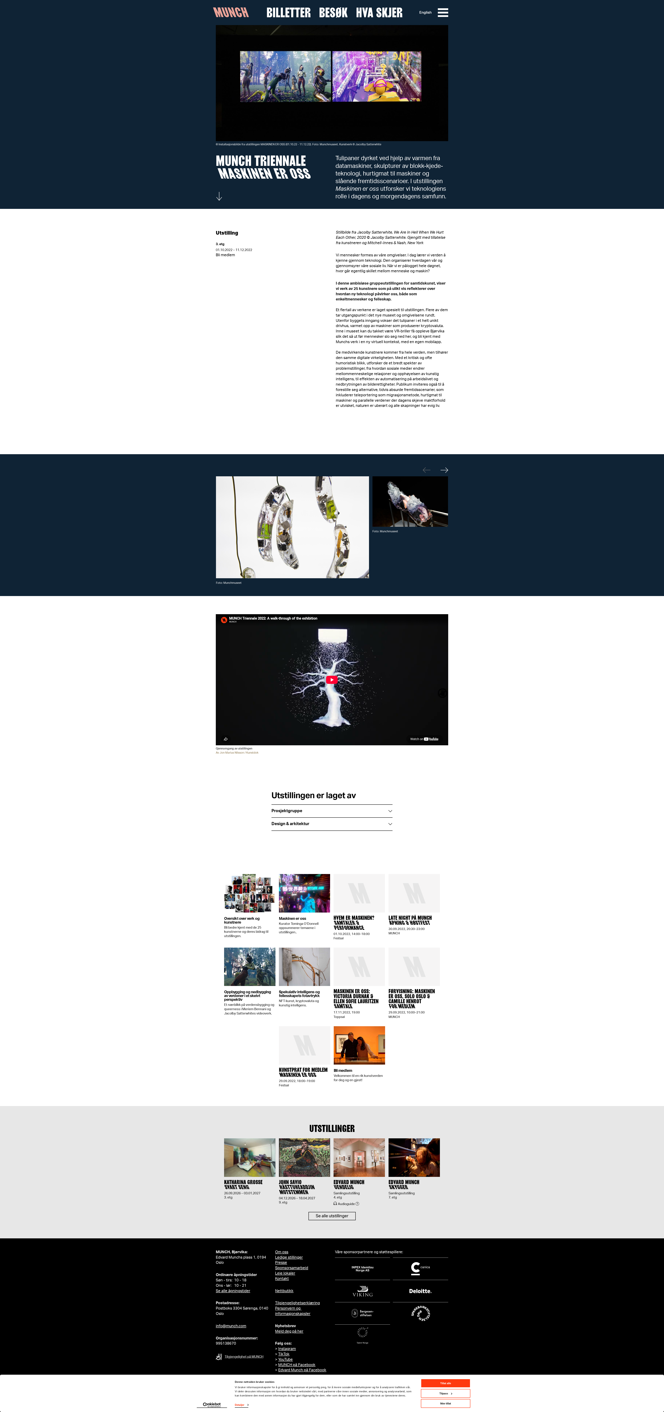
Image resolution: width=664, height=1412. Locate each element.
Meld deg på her (289, 1331)
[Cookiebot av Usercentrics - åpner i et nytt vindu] (212, 1405)
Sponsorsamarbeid (291, 1268)
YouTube (285, 1359)
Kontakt (282, 1279)
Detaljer (239, 1404)
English (425, 12)
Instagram (287, 1349)
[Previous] (427, 470)
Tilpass (443, 1393)
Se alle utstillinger (332, 1216)
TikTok (283, 1354)
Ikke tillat (445, 1403)
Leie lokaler (285, 1273)
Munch (233, 12)
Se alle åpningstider (233, 1291)
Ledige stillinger (289, 1257)
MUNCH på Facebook (296, 1365)
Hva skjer (379, 12)
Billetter (288, 12)
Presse (281, 1262)
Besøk (333, 12)
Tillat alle (445, 1383)
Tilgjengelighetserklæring (297, 1303)
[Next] (444, 470)
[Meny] (443, 12)
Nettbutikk (284, 1291)
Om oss (281, 1252)
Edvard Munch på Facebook (302, 1370)
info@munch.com (231, 1326)
